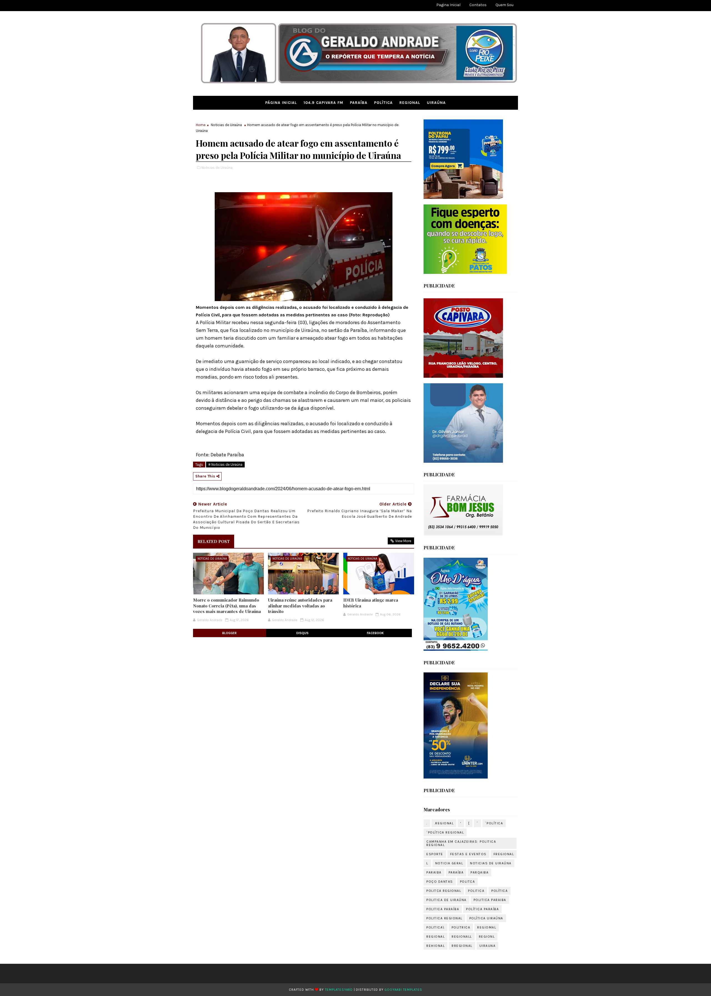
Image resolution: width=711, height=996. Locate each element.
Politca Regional (443, 891)
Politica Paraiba (490, 900)
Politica (476, 891)
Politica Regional (444, 918)
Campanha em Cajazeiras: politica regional (461, 843)
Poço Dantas (439, 882)
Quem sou (504, 4)
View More (403, 541)
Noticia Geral (449, 863)
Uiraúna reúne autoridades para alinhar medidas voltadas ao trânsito (300, 605)
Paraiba (434, 872)
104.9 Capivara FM (323, 102)
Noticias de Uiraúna (226, 125)
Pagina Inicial (448, 4)
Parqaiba (479, 872)
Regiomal (486, 927)
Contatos (478, 4)
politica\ (435, 927)
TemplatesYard (339, 990)
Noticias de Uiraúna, (217, 168)
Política (383, 102)
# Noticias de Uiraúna (225, 464)
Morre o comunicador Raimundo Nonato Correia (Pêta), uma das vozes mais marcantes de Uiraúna (227, 605)
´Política (494, 823)
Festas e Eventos (468, 854)
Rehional (435, 946)
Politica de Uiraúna (446, 900)
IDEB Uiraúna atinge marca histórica (370, 602)
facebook (375, 633)
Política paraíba (482, 909)
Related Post (213, 541)
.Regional (444, 823)
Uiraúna (436, 102)
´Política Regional (445, 832)
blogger (229, 633)
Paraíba (358, 102)
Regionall (462, 937)
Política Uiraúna (486, 918)
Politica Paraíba (442, 909)
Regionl (487, 937)
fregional (504, 854)
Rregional (462, 946)
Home (201, 125)
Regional (409, 102)
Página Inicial (281, 102)
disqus (302, 633)
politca (467, 882)
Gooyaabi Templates (403, 990)
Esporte (434, 854)
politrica (461, 927)
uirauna (487, 946)
